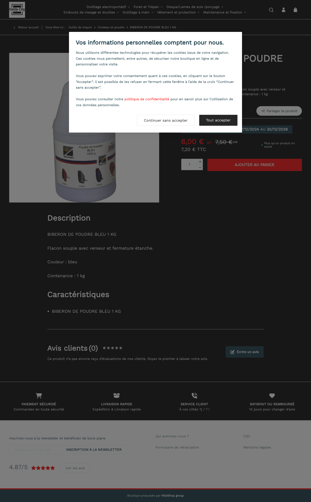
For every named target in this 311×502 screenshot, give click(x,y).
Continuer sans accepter (166, 120)
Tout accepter (218, 120)
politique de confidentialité (147, 99)
